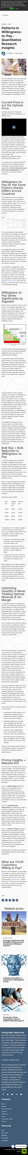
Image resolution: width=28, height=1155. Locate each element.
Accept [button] (11, 8)
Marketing (6, 1014)
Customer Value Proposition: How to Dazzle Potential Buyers (13, 1019)
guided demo (16, 879)
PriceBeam (10, 280)
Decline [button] (17, 8)
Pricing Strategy (8, 938)
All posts (5, 15)
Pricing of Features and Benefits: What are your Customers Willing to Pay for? (13, 943)
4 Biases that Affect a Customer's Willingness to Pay (13, 980)
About (3, 1104)
